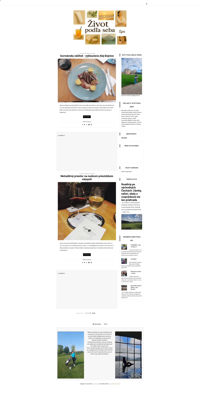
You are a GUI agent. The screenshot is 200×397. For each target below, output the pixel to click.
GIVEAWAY (134, 259)
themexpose (95, 384)
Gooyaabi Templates (114, 384)
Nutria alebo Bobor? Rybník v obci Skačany (136, 287)
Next (93, 313)
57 (90, 313)
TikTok (105, 324)
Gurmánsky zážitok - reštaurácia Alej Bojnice (87, 55)
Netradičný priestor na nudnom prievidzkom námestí (87, 178)
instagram (98, 324)
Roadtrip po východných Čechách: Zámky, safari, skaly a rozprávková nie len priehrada (131, 192)
